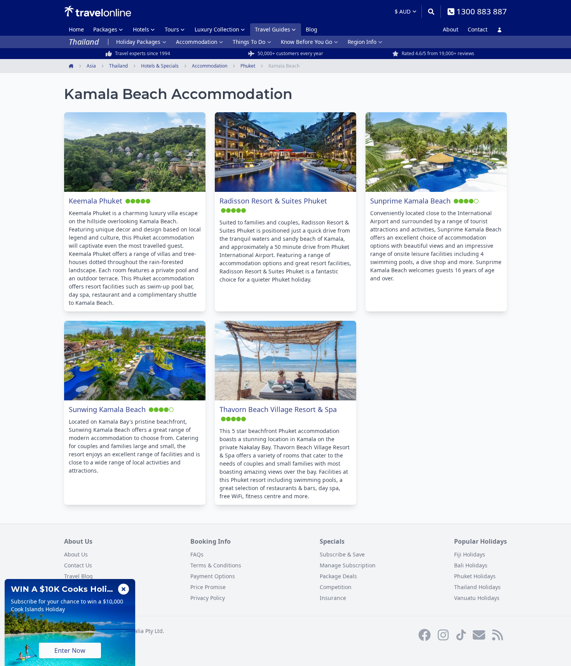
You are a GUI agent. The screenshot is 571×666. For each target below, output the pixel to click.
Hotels (141, 29)
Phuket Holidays (475, 576)
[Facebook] (424, 635)
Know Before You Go (306, 41)
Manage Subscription (348, 565)
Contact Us (78, 565)
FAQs (197, 554)
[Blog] (497, 635)
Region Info (362, 41)
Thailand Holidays (477, 587)
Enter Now (69, 650)
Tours (172, 29)
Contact (477, 29)
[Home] (97, 11)
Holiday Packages (138, 41)
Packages (105, 29)
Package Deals (338, 576)
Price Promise (208, 587)
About (450, 29)
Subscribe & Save (342, 554)
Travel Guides (272, 29)
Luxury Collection (217, 29)
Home (76, 29)
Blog (311, 29)
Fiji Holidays (469, 554)
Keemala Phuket (95, 200)
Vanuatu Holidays (477, 598)
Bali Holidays (470, 565)
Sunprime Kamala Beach (410, 200)
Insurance (333, 598)
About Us (76, 554)
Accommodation (196, 41)
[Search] (430, 11)
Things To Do (249, 41)
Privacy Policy (207, 598)
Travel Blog (78, 576)
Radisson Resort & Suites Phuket (273, 200)
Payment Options (212, 576)
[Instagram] (443, 635)
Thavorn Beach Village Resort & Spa (278, 409)
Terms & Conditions (215, 565)
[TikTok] (461, 634)
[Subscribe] (479, 635)
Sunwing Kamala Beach (107, 409)
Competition (336, 587)
